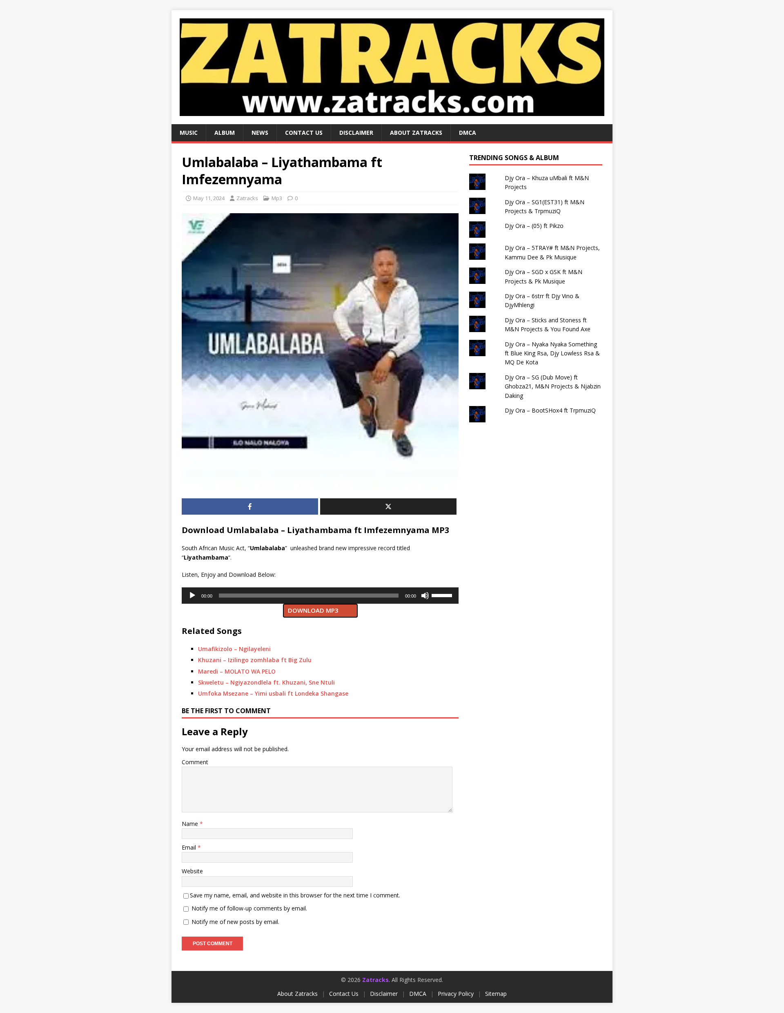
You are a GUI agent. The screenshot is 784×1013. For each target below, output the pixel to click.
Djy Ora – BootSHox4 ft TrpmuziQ (550, 410)
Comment (195, 762)
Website (192, 871)
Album (224, 132)
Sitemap (496, 993)
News (260, 132)
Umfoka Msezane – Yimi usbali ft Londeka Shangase (273, 693)
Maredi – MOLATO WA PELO (237, 671)
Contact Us (344, 993)
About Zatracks (416, 132)
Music (189, 132)
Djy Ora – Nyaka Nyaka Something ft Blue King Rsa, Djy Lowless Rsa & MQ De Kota (552, 353)
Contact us (304, 132)
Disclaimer (356, 132)
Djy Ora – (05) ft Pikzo (534, 226)
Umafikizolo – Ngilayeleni (234, 649)
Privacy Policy (456, 993)
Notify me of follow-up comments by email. (249, 908)
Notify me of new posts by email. (235, 922)
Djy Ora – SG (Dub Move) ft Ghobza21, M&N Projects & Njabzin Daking (553, 386)
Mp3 (277, 198)
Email (190, 847)
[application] (320, 595)
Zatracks (247, 198)
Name (191, 824)
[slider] (443, 594)
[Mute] (425, 595)
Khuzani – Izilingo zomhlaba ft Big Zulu (255, 660)
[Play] (192, 595)
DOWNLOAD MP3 (313, 610)
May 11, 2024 (209, 198)
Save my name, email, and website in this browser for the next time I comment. (295, 895)
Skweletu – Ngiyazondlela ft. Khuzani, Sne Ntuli (266, 682)
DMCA (467, 132)
